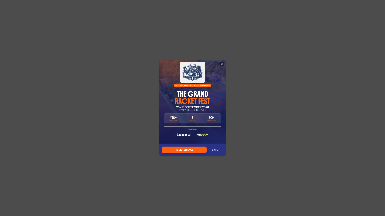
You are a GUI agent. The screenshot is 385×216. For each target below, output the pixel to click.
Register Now (184, 149)
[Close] (221, 64)
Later (215, 149)
